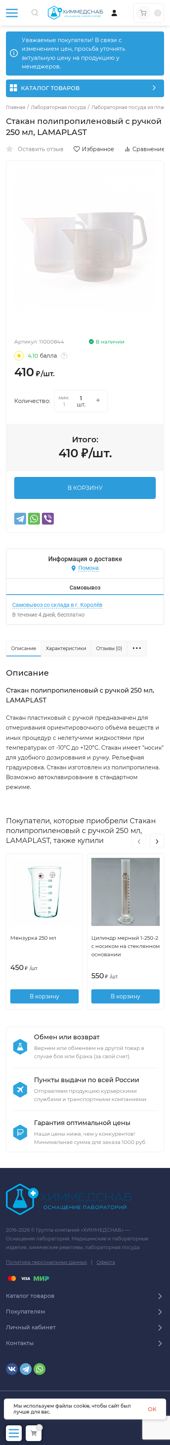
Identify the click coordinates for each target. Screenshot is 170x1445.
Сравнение (148, 149)
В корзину (44, 996)
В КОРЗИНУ (85, 488)
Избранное (98, 149)
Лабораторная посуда (58, 107)
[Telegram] (20, 519)
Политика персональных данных (46, 1262)
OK (152, 1409)
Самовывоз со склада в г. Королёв (57, 605)
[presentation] (139, 841)
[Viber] (48, 519)
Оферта (105, 1262)
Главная (15, 107)
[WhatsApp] (34, 519)
